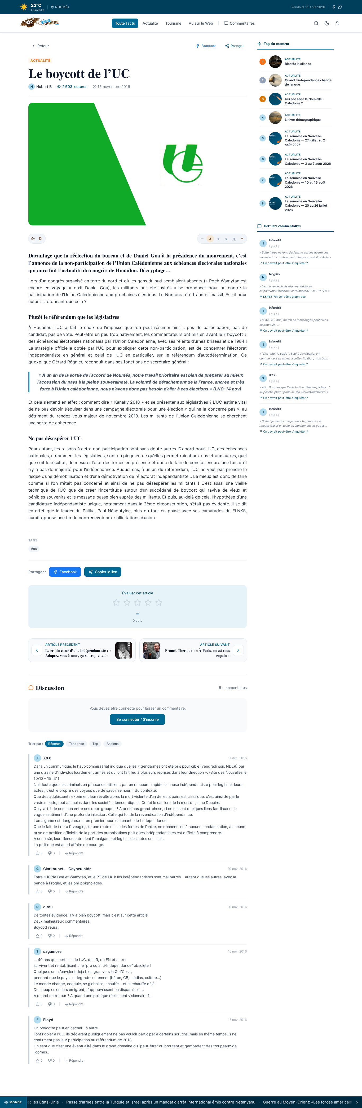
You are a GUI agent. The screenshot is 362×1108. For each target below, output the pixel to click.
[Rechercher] (316, 23)
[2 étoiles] (127, 602)
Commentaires (242, 23)
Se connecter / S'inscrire (137, 719)
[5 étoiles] (159, 602)
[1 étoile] (116, 602)
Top (95, 744)
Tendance (76, 744)
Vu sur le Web (201, 23)
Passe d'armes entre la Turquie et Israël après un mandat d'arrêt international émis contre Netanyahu (151, 1102)
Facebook (68, 571)
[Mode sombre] (327, 23)
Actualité (150, 23)
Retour (43, 45)
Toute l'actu (125, 23)
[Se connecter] (337, 23)
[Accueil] (39, 23)
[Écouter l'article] (40, 238)
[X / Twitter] (340, 7)
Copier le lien (106, 571)
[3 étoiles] (137, 602)
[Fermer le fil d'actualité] (357, 1102)
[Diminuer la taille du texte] (202, 238)
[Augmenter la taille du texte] (242, 238)
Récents (54, 744)
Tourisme (173, 23)
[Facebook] (334, 7)
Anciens (112, 744)
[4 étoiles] (148, 602)
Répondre (76, 853)
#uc (34, 549)
